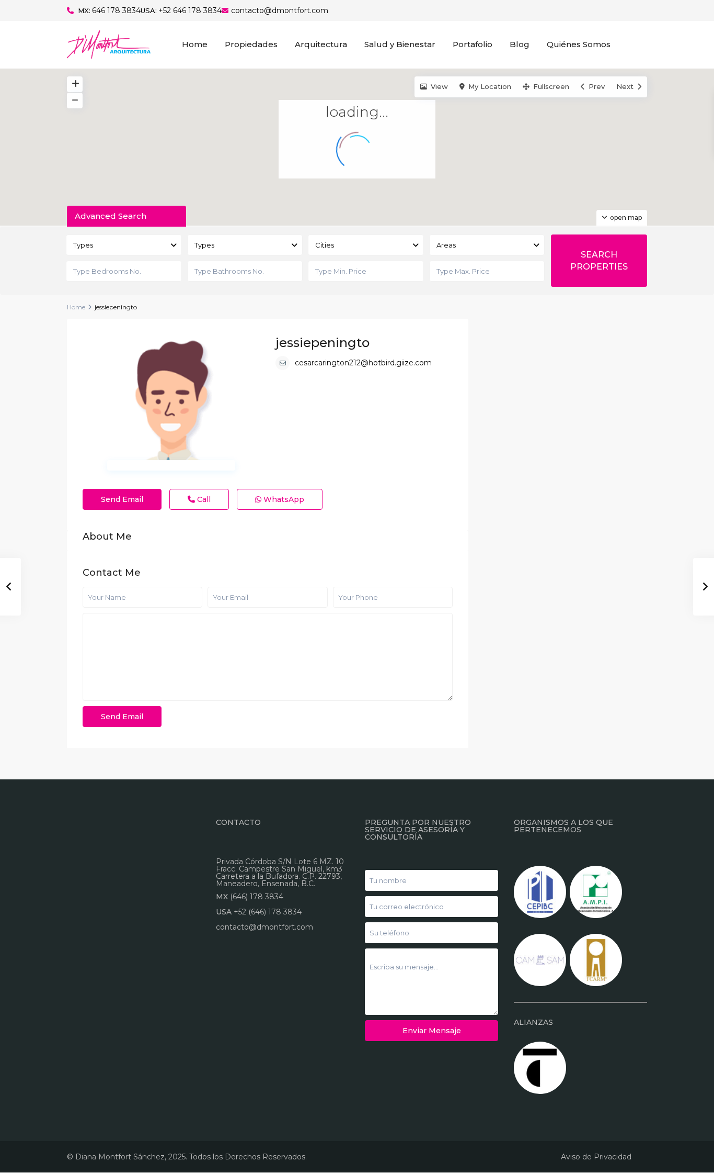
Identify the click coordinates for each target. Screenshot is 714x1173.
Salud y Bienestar (399, 44)
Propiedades (251, 44)
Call (203, 499)
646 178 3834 (116, 10)
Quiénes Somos (579, 44)
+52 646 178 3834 (190, 10)
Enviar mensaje (431, 1030)
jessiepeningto (322, 342)
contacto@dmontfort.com (279, 10)
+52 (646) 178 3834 (268, 912)
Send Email (122, 499)
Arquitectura (321, 44)
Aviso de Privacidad (596, 1156)
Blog (519, 44)
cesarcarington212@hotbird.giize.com (363, 362)
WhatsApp (282, 499)
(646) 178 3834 (256, 896)
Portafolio (472, 44)
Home (195, 44)
